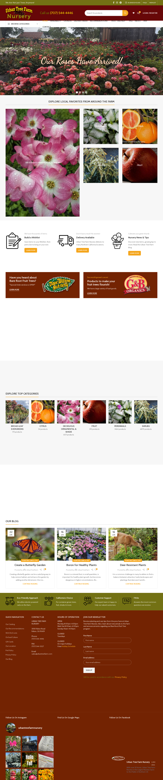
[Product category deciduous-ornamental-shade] (43, 163)
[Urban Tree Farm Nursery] (118, 758)
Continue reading (30, 584)
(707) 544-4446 (61, 13)
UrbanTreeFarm (32, 570)
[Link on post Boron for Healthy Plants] (81, 544)
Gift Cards (9, 642)
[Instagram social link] (117, 3)
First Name (87, 635)
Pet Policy (9, 650)
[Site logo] (19, 13)
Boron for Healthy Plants (81, 565)
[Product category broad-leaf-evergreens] (17, 417)
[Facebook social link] (113, 3)
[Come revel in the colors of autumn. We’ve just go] (13, 743)
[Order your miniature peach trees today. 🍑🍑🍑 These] (46, 743)
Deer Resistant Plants (133, 565)
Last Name (87, 647)
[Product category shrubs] (101, 165)
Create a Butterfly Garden (30, 565)
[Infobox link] (23, 601)
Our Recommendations (15, 628)
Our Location (11, 646)
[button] (77, 92)
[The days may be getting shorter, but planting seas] (29, 760)
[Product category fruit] (140, 165)
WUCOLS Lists (11, 633)
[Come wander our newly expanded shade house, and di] (29, 743)
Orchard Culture (12, 637)
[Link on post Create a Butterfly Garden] (30, 544)
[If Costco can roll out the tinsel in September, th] (13, 760)
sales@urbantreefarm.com (42, 654)
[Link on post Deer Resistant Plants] (132, 544)
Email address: (89, 658)
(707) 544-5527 (38, 646)
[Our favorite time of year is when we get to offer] (46, 760)
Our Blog (9, 659)
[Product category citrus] (140, 126)
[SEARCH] (125, 13)
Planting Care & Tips (30, 560)
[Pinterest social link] (121, 3)
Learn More (30, 250)
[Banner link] (43, 285)
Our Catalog (10, 624)
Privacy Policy (11, 655)
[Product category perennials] (101, 126)
